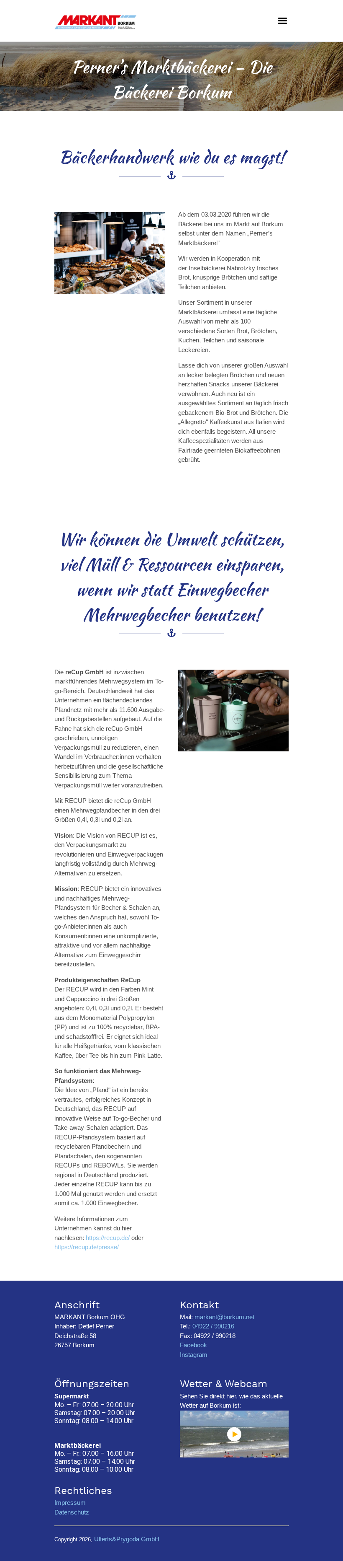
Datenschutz (71, 1512)
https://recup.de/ (108, 1237)
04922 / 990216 (212, 1326)
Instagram (193, 1354)
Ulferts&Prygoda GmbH (126, 1539)
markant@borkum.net (224, 1316)
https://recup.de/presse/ (86, 1246)
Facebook (193, 1345)
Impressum (70, 1502)
